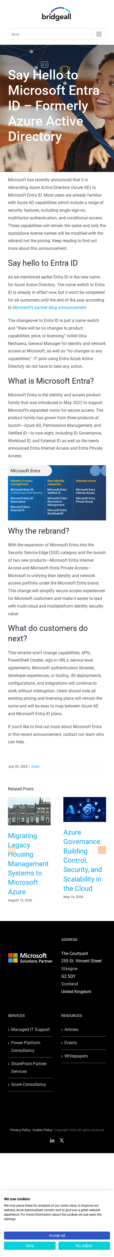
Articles (71, 1029)
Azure (35, 766)
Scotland (69, 983)
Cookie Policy (42, 1130)
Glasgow (69, 968)
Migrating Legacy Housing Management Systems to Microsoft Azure (28, 864)
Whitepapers (76, 1056)
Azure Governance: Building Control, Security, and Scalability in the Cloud (82, 860)
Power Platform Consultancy (25, 1046)
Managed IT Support (30, 1029)
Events (70, 1042)
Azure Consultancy (28, 1084)
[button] (12, 850)
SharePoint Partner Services (28, 1067)
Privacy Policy (20, 1130)
